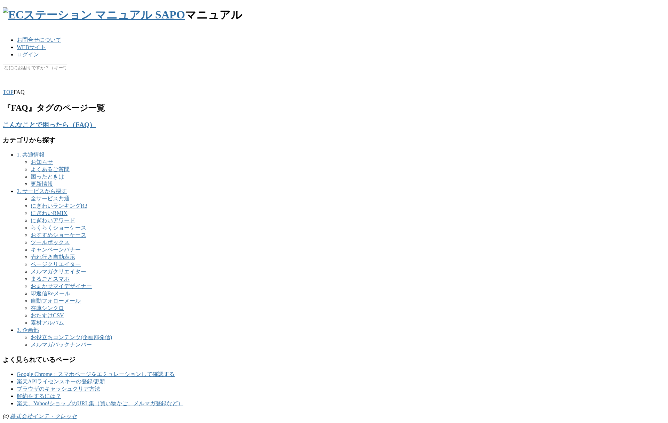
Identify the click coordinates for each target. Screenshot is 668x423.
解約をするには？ (39, 396)
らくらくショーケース (58, 228)
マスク (109, 84)
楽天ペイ (32, 84)
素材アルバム (47, 323)
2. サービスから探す (42, 191)
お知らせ (42, 162)
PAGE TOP (648, 403)
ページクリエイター (56, 264)
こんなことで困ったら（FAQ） (49, 124)
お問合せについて (39, 40)
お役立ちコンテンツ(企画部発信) (71, 337)
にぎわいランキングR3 (59, 206)
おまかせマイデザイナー (61, 286)
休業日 (133, 84)
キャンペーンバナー (56, 250)
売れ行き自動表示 (53, 257)
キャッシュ (80, 84)
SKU (8, 84)
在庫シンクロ (47, 308)
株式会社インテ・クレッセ (43, 416)
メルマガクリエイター (58, 271)
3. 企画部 (28, 330)
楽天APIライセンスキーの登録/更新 (61, 381)
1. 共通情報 (31, 155)
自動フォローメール (56, 301)
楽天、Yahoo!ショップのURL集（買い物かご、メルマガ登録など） (100, 403)
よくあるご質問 (50, 169)
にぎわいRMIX (49, 213)
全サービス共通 (50, 198)
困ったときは (47, 176)
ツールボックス (50, 242)
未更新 (157, 84)
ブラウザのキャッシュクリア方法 (58, 389)
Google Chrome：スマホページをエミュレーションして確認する (96, 374)
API (54, 84)
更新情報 (42, 184)
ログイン (28, 54)
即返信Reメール (50, 293)
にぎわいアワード (53, 220)
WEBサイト (31, 47)
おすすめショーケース (58, 235)
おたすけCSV (47, 315)
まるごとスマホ (50, 279)
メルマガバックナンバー (61, 345)
